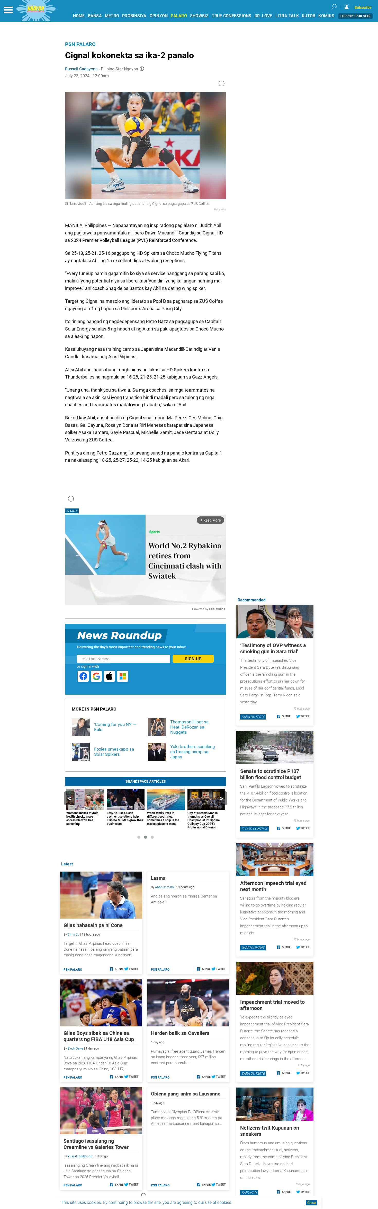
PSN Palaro (80, 44)
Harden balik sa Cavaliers (180, 1033)
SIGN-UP (193, 658)
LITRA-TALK (287, 15)
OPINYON (159, 15)
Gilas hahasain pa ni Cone (93, 925)
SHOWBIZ (199, 15)
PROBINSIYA (134, 15)
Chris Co (73, 934)
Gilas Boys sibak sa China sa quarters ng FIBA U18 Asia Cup (99, 1036)
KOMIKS (326, 15)
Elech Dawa (75, 1048)
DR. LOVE (263, 15)
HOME (79, 15)
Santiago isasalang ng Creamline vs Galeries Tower (96, 1144)
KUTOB (308, 15)
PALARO (179, 15)
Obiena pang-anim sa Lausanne (185, 1094)
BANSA (95, 15)
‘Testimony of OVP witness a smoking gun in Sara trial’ (273, 648)
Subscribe (363, 7)
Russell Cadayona (81, 69)
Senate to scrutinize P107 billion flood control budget (270, 774)
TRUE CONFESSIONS (231, 15)
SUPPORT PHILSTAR (355, 16)
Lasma (158, 878)
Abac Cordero (164, 887)
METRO (112, 15)
